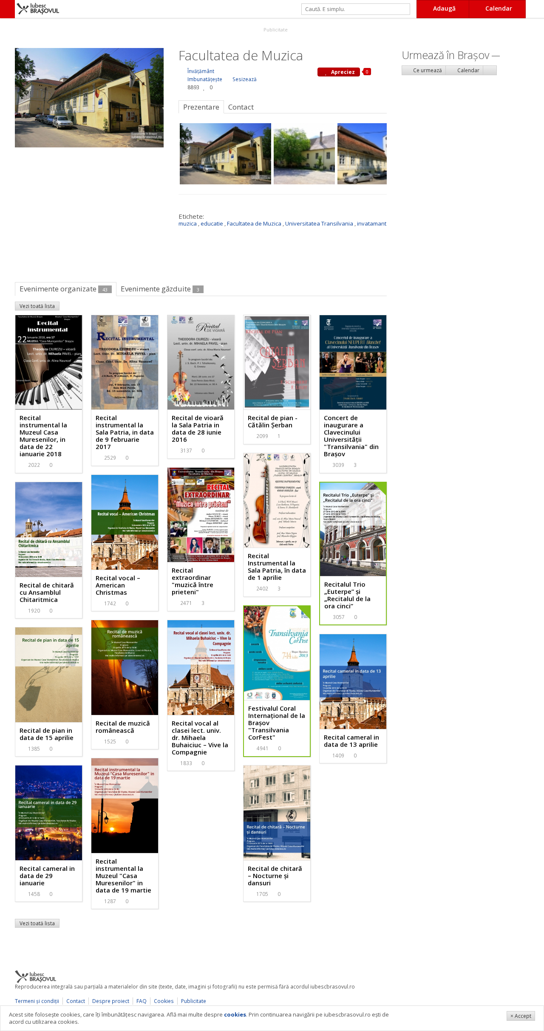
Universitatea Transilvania (319, 223)
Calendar (467, 70)
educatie (212, 223)
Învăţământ (200, 71)
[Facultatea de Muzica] (89, 97)
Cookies (164, 1001)
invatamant (371, 223)
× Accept (520, 1016)
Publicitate (275, 29)
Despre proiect (110, 1001)
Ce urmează (427, 70)
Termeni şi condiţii (37, 1001)
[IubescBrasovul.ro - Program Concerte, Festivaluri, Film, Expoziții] (7, 9)
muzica (187, 223)
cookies (235, 1014)
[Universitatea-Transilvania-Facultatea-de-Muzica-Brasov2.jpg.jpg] (368, 154)
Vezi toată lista (37, 306)
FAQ (141, 1001)
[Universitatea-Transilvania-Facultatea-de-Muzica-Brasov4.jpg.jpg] (304, 154)
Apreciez (342, 72)
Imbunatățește (204, 79)
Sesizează (244, 79)
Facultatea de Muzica (254, 223)
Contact (75, 1001)
